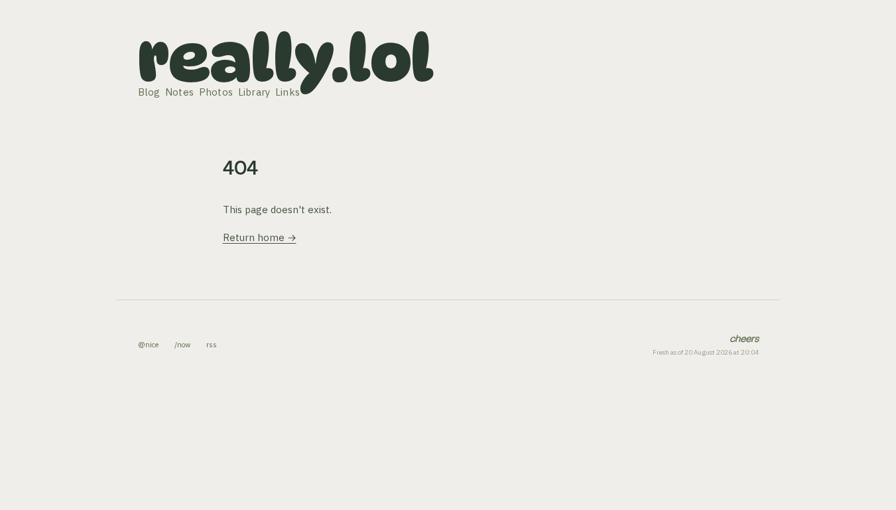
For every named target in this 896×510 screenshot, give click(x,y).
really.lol (286, 58)
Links (287, 92)
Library (254, 92)
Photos (216, 92)
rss (211, 344)
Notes (179, 92)
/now (182, 344)
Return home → (259, 237)
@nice (148, 344)
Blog (149, 92)
